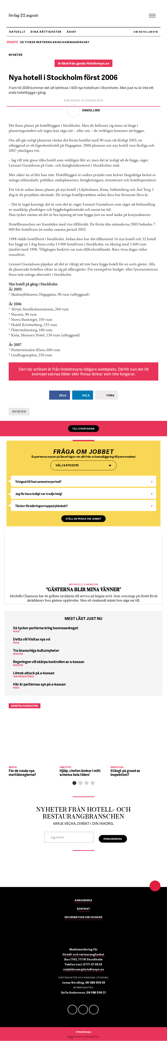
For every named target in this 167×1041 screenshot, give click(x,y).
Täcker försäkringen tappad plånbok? (41, 506)
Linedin (83, 1009)
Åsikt (71, 32)
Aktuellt (17, 32)
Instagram (94, 1009)
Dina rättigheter (46, 32)
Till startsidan (83, 428)
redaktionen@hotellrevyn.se (83, 969)
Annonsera (83, 900)
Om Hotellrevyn (146, 31)
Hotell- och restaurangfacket (83, 954)
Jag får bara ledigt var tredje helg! (38, 494)
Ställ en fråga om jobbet (83, 518)
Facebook (72, 1009)
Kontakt (83, 909)
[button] (74, 783)
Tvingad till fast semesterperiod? (38, 482)
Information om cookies (83, 917)
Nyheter (19, 411)
